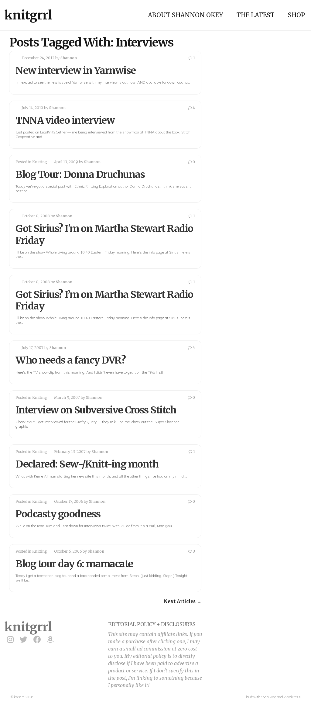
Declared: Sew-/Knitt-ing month (86, 464)
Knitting (39, 162)
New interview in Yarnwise (75, 70)
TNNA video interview (64, 120)
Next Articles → (182, 601)
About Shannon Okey (185, 15)
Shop (296, 15)
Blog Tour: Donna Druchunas (80, 174)
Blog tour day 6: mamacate (74, 564)
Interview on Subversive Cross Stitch (95, 410)
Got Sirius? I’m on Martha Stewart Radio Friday (104, 300)
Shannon (68, 58)
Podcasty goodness (58, 514)
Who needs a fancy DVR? (70, 360)
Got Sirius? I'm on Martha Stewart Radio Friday (104, 234)
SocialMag (268, 697)
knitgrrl (28, 15)
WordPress (292, 697)
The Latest (256, 15)
